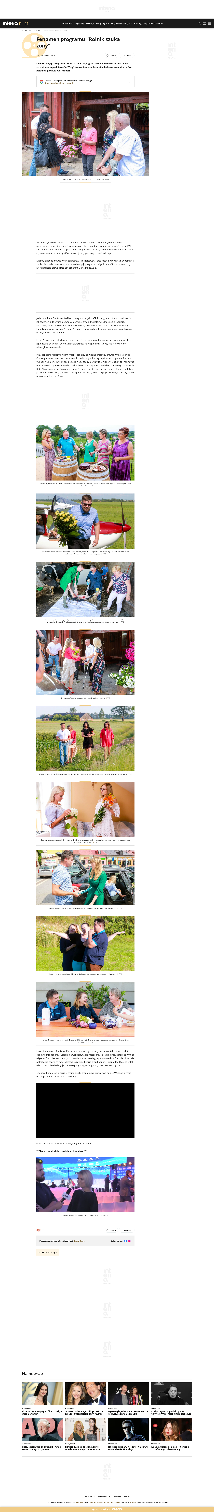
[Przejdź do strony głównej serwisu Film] (23, 23)
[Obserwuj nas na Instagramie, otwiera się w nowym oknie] (130, 1240)
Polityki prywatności (96, 1502)
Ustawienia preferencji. (112, 1502)
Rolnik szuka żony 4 (48, 1252)
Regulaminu (80, 1502)
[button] (67, 23)
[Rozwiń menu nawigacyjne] (209, 23)
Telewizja (37, 31)
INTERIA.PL (134, 1502)
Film (30, 31)
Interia (24, 31)
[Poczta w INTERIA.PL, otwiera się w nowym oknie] (204, 23)
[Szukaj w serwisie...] (199, 23)
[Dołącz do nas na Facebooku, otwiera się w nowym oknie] (126, 1240)
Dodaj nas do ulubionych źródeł (68, 83)
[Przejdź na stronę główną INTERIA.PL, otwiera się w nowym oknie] (10, 23)
